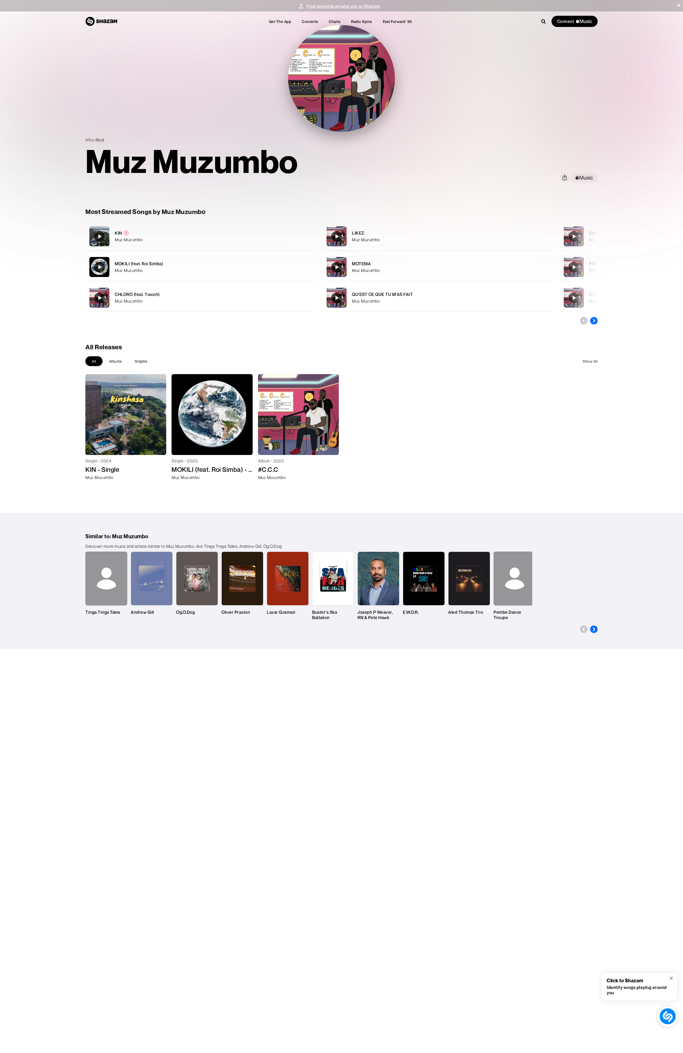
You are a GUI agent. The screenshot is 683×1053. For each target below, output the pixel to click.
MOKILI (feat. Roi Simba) (139, 263)
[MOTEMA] (438, 267)
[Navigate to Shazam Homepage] (101, 21)
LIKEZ (358, 233)
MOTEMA (361, 263)
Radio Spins (361, 21)
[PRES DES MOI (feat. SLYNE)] (574, 267)
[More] (282, 236)
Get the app (280, 21)
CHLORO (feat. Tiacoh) (137, 294)
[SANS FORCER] (574, 236)
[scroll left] (583, 320)
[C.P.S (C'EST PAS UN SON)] (574, 297)
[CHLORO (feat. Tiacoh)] (200, 298)
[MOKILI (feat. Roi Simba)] (200, 267)
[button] (678, 5)
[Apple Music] (95, 487)
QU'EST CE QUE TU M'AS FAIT (382, 294)
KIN (118, 233)
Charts (334, 21)
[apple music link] (584, 178)
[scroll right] (594, 320)
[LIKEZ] (438, 236)
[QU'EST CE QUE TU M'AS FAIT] (438, 298)
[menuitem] (280, 21)
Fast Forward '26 (397, 21)
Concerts (310, 21)
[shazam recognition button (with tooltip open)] (667, 1016)
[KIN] (200, 236)
